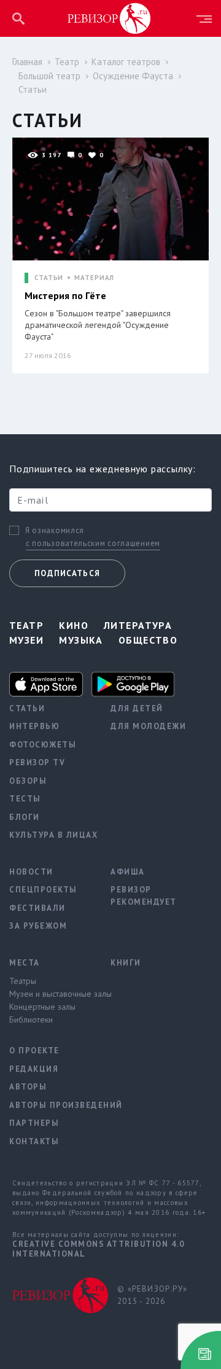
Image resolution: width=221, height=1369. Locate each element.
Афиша (127, 872)
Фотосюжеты (42, 744)
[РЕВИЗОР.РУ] (109, 17)
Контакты (34, 1141)
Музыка (81, 640)
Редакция (33, 1069)
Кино (73, 625)
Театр (67, 62)
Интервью (34, 726)
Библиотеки (31, 1019)
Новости (31, 872)
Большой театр (49, 76)
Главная (27, 62)
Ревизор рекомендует (143, 895)
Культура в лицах (50, 835)
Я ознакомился (54, 530)
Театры (22, 980)
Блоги (24, 817)
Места (24, 963)
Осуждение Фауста (133, 76)
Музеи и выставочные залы (50, 993)
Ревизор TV (37, 762)
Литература (138, 625)
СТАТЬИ (48, 278)
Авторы (28, 1087)
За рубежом (38, 926)
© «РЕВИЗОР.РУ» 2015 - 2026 (152, 1295)
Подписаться (67, 573)
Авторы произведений (50, 1105)
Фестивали (37, 908)
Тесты (25, 799)
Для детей (136, 708)
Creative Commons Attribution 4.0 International (98, 1249)
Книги (125, 963)
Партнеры (34, 1123)
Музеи (26, 640)
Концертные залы (42, 1006)
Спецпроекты (43, 889)
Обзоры (28, 781)
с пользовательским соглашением (93, 543)
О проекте (34, 1050)
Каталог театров (125, 62)
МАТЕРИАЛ (94, 278)
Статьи (32, 89)
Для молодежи (148, 726)
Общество (148, 640)
